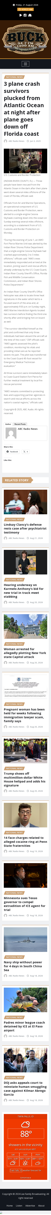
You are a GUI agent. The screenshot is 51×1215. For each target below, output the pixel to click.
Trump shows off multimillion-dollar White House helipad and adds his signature (24, 779)
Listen (19, 1205)
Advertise (30, 1205)
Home (10, 1205)
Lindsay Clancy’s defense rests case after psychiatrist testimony (25, 528)
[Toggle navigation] (25, 64)
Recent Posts (20, 424)
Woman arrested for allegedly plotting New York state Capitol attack (25, 653)
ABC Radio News (16, 141)
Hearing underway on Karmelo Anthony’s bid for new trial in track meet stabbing (24, 591)
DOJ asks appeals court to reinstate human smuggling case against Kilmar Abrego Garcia (25, 1088)
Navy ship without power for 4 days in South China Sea (23, 966)
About (41, 1205)
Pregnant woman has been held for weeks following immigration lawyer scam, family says (24, 715)
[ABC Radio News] (11, 433)
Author (8, 424)
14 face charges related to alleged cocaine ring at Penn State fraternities (25, 841)
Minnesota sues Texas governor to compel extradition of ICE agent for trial (24, 904)
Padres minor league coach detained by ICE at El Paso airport (24, 1026)
